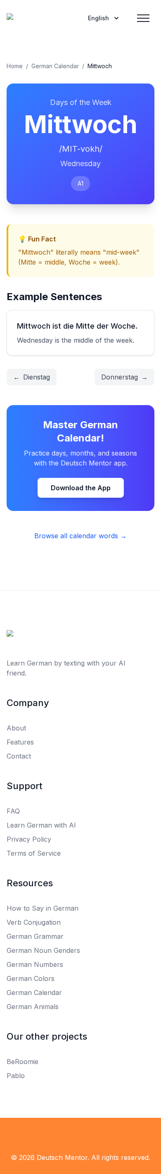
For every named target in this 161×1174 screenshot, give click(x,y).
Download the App (81, 488)
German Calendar (55, 65)
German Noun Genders (43, 950)
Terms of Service (34, 853)
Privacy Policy (29, 839)
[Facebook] (62, 1134)
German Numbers (35, 964)
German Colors (30, 978)
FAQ (13, 811)
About (16, 728)
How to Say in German (42, 908)
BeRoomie (22, 1061)
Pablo (16, 1075)
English (98, 17)
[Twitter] (80, 1134)
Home (15, 65)
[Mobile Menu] (143, 18)
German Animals (33, 1006)
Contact (19, 756)
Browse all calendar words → (80, 536)
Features (20, 742)
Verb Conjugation (34, 922)
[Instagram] (99, 1134)
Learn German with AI (41, 825)
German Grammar (35, 936)
